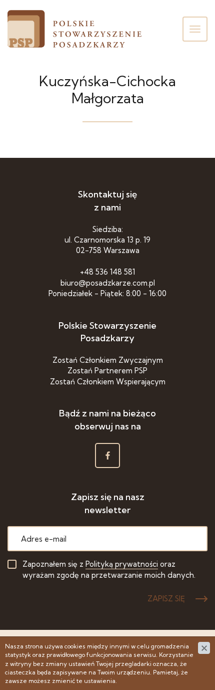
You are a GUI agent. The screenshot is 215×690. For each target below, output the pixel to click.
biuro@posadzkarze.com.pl (107, 283)
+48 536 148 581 (107, 272)
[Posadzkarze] (75, 29)
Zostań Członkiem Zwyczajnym (107, 360)
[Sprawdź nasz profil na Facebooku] (107, 455)
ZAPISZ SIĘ (166, 598)
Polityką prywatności (122, 564)
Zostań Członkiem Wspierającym (108, 381)
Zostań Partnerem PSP (108, 370)
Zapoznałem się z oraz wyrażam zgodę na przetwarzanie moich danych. (109, 569)
